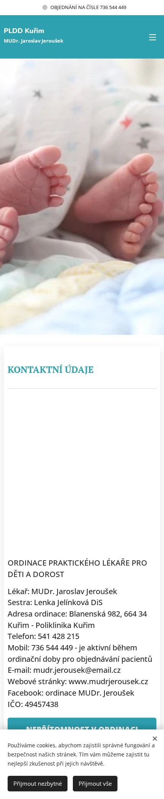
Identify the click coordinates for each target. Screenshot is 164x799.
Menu (152, 36)
